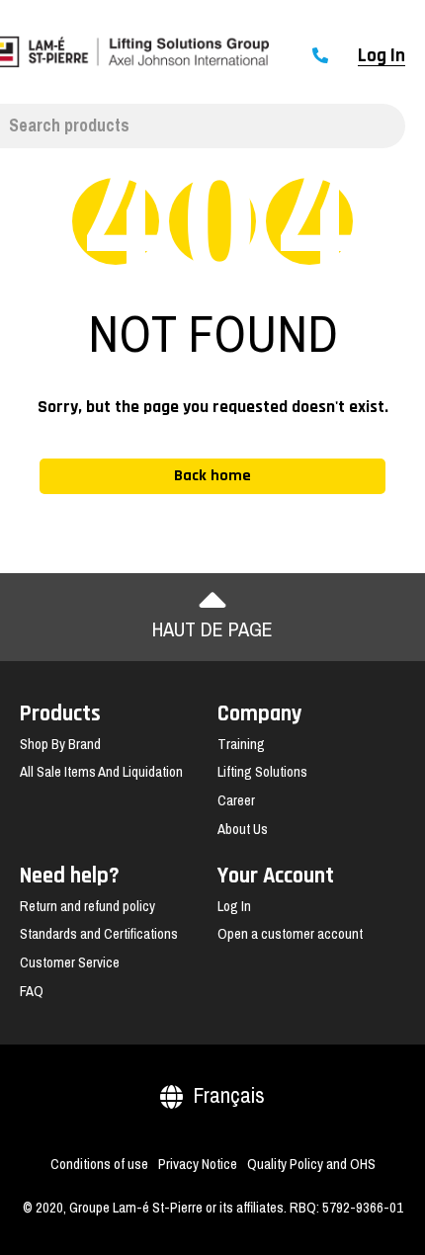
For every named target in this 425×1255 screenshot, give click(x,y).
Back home (212, 475)
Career (236, 800)
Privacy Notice (197, 1164)
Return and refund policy (87, 906)
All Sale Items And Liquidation (101, 772)
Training (241, 744)
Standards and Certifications (99, 934)
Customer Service (70, 962)
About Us (242, 829)
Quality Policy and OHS (311, 1164)
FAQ (31, 991)
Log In (381, 56)
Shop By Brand (60, 744)
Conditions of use (99, 1164)
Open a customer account (290, 934)
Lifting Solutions (262, 772)
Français (229, 1095)
